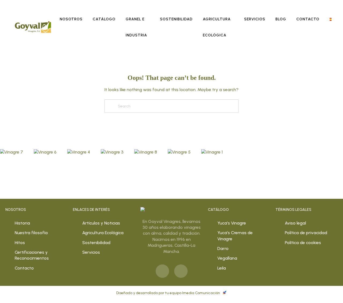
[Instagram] (181, 271)
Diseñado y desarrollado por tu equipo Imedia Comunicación (168, 293)
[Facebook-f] (162, 271)
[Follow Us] (11, 152)
